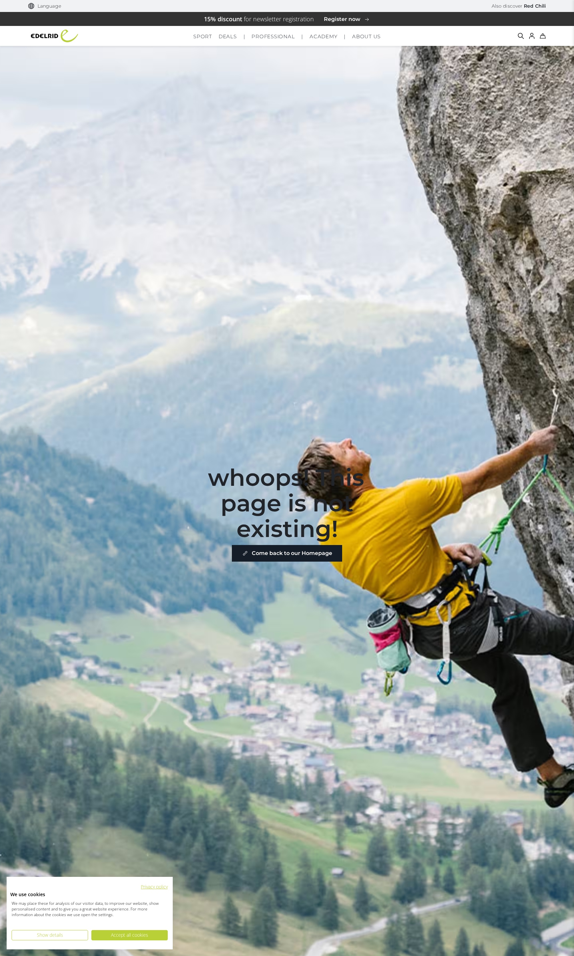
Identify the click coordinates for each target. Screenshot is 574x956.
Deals (228, 36)
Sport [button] (202, 36)
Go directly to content (287, 5)
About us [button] (366, 36)
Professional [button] (273, 36)
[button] (44, 6)
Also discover (519, 6)
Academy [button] (323, 36)
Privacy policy (154, 887)
